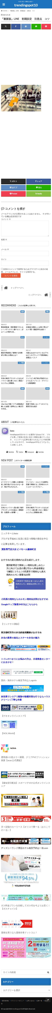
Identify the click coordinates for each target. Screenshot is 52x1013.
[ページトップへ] (48, 999)
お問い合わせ (31, 1000)
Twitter (21, 452)
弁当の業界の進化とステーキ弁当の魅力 (20, 637)
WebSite (11, 452)
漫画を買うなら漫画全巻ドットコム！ (19, 932)
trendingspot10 (26, 5)
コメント (6, 219)
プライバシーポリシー (17, 1000)
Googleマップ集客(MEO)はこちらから (19, 604)
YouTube (41, 452)
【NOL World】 (8, 733)
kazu (12, 430)
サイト (4, 259)
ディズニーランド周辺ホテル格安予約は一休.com (24, 848)
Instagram (31, 452)
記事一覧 (39, 1000)
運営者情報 (5, 1000)
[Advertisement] (26, 59)
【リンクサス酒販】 (10, 624)
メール (5, 249)
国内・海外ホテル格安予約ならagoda (19, 680)
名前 (4, 240)
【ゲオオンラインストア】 (14, 715)
